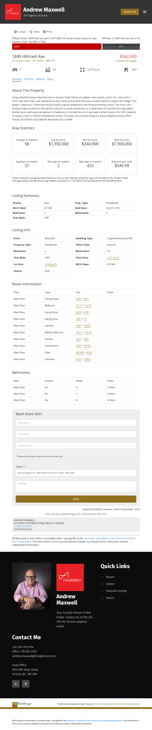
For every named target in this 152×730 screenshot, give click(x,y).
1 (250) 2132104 (22, 526)
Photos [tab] (29, 79)
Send (76, 499)
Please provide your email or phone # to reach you (40, 456)
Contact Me (130, 12)
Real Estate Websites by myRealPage (124, 704)
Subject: (20, 466)
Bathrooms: (21, 372)
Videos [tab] (40, 79)
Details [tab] (17, 79)
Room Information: (27, 284)
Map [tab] (50, 79)
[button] (130, 12)
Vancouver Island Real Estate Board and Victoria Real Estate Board (95, 720)
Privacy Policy (101, 704)
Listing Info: (21, 230)
